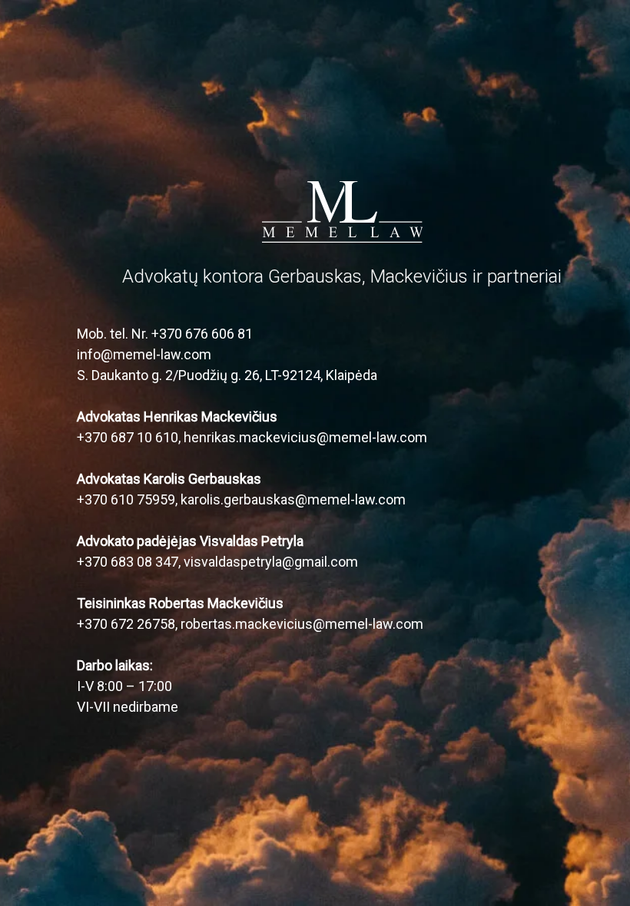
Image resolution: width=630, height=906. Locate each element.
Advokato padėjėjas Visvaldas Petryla (190, 541)
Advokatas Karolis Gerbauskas (169, 479)
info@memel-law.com (144, 354)
